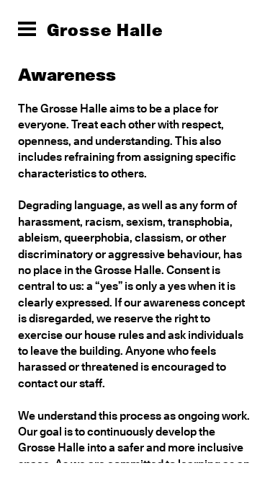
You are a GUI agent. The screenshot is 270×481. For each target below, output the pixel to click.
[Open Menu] (27, 29)
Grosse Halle (105, 29)
